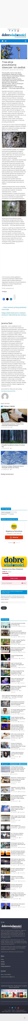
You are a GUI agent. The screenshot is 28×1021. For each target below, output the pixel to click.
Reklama (3, 964)
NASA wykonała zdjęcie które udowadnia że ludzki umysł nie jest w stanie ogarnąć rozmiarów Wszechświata (18, 861)
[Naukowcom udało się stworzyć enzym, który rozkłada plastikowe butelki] (6, 685)
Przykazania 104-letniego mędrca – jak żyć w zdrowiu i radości (17, 878)
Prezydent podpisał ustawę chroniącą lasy (13, 445)
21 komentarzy (14, 774)
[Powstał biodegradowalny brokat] (6, 654)
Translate (11, 514)
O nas (2, 959)
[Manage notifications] (24, 1018)
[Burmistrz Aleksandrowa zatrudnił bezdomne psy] (6, 883)
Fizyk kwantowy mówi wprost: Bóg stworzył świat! (18, 904)
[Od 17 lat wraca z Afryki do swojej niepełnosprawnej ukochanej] (6, 832)
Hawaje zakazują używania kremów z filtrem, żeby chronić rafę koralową (18, 719)
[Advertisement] (14, 14)
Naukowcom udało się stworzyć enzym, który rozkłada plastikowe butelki (18, 688)
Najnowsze (14, 764)
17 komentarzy (22, 812)
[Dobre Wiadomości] (2, 41)
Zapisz (3, 608)
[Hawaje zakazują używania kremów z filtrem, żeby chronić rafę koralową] (6, 716)
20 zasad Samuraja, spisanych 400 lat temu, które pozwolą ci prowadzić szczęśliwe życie (18, 852)
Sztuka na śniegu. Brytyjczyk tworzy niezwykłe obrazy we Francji (13, 466)
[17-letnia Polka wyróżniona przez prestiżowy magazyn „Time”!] (6, 751)
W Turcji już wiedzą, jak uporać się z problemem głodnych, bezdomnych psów (18, 711)
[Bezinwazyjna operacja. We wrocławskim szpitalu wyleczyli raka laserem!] (6, 842)
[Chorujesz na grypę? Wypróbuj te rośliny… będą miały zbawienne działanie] (6, 639)
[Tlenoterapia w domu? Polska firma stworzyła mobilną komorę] (14, 409)
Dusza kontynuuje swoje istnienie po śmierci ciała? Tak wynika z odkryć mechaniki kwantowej (18, 808)
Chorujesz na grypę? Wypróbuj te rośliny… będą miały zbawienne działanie (18, 641)
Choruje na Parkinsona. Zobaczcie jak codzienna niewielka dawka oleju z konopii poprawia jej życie (18, 745)
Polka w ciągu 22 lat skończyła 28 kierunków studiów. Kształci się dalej (18, 817)
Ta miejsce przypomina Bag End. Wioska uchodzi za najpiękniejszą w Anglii (17, 672)
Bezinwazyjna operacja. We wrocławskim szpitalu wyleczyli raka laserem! (18, 844)
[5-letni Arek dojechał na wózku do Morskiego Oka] (6, 622)
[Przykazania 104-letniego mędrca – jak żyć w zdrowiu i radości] (6, 875)
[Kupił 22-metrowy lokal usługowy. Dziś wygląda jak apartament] (6, 662)
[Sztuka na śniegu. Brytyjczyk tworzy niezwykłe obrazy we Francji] (14, 452)
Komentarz (23, 764)
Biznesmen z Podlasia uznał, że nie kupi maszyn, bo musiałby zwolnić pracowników (18, 779)
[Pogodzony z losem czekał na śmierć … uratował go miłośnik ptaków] (6, 786)
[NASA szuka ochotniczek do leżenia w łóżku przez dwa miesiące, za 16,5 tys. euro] (6, 733)
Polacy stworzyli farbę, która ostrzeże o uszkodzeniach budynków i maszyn (17, 680)
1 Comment (22, 658)
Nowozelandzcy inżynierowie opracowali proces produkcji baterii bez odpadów (17, 703)
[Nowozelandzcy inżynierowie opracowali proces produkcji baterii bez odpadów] (6, 701)
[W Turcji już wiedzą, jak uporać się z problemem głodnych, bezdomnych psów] (6, 709)
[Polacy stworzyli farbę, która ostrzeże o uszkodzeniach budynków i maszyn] (6, 678)
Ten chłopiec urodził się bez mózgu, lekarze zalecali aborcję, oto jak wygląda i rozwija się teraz (18, 895)
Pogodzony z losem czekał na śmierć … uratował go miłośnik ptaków (18, 789)
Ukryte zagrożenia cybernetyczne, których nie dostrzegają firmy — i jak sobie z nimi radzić (12, 696)
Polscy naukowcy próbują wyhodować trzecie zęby (14, 308)
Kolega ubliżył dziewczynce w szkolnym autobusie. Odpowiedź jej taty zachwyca (14, 315)
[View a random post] (25, 40)
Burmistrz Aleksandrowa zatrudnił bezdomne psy (16, 885)
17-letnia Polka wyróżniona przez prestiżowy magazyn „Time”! (17, 754)
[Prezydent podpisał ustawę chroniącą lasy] (14, 430)
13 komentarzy (22, 855)
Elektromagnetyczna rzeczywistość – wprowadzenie (18, 826)
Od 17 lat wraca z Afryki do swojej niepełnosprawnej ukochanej (17, 835)
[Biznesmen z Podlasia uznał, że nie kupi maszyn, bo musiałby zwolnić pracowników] (6, 776)
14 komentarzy (22, 847)
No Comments (22, 626)
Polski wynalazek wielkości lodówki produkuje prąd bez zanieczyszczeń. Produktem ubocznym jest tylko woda (17, 727)
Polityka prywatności (5, 966)
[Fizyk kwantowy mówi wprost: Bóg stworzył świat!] (6, 903)
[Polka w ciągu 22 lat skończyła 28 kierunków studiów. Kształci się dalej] (6, 815)
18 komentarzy (22, 791)
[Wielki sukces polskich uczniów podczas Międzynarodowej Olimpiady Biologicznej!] (6, 647)
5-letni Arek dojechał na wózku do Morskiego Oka (18, 624)
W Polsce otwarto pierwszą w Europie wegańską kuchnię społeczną (18, 870)
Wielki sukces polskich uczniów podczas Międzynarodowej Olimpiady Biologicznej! (18, 649)
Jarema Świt (13, 69)
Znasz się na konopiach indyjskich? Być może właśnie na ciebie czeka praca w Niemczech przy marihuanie (18, 633)
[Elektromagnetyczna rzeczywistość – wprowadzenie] (6, 824)
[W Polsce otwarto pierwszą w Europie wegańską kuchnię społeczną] (6, 867)
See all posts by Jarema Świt (8, 391)
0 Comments (20, 69)
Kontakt (3, 961)
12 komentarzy (22, 872)
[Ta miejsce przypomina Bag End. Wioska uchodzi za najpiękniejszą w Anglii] (6, 670)
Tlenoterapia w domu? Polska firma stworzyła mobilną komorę (13, 424)
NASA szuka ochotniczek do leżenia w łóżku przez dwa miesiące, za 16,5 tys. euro (17, 735)
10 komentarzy (22, 906)
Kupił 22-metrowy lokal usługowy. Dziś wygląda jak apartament (17, 664)
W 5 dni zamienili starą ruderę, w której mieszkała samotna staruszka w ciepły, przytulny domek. (18, 797)
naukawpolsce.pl (10, 288)
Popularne (5, 764)
